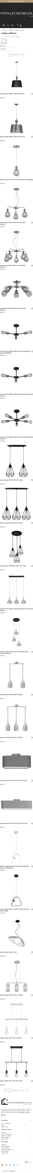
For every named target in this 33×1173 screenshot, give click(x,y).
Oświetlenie (11, 30)
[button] (3, 25)
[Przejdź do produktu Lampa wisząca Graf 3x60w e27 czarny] (16, 504)
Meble (2, 1125)
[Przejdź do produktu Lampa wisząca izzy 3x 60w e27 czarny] (16, 1062)
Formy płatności (5, 1137)
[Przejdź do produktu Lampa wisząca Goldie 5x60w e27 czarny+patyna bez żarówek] (16, 418)
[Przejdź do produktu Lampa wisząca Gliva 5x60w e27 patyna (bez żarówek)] (16, 289)
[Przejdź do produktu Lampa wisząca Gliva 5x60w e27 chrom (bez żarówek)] (16, 246)
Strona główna (4, 30)
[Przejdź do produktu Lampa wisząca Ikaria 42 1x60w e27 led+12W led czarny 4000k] (16, 890)
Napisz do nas (4, 1153)
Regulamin (3, 1132)
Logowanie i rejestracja (7, 1149)
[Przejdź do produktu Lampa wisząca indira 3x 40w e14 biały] (16, 976)
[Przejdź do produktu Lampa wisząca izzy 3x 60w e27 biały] (16, 1019)
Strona (14, 54)
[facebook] (4, 1115)
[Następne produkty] (23, 1090)
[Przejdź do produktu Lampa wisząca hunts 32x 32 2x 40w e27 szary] (16, 761)
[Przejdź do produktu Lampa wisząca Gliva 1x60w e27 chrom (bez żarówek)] (16, 161)
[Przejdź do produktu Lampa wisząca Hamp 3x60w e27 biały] (16, 718)
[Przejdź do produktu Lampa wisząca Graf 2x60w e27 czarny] (16, 461)
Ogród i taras (4, 1127)
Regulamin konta (5, 1148)
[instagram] (2, 1115)
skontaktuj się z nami (24, 1112)
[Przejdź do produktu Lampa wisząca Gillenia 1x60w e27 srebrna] (16, 118)
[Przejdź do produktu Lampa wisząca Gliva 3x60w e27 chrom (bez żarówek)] (16, 203)
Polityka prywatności (6, 1134)
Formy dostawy (5, 1139)
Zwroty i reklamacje (6, 1136)
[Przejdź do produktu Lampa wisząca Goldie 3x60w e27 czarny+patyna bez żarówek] (16, 375)
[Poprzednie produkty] (10, 1090)
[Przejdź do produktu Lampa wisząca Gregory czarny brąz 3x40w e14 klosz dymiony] (16, 590)
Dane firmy (4, 1145)
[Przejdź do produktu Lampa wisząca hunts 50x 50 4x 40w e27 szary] (16, 804)
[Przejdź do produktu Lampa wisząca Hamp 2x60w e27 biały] (16, 676)
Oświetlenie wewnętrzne (20, 30)
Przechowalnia (5, 1151)
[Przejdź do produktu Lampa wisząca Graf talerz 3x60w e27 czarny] (16, 547)
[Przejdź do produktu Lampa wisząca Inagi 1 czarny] (16, 933)
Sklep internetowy (8, 1171)
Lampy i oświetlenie (6, 1123)
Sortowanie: (2, 46)
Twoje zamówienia (5, 1146)
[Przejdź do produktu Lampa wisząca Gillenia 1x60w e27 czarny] (16, 75)
